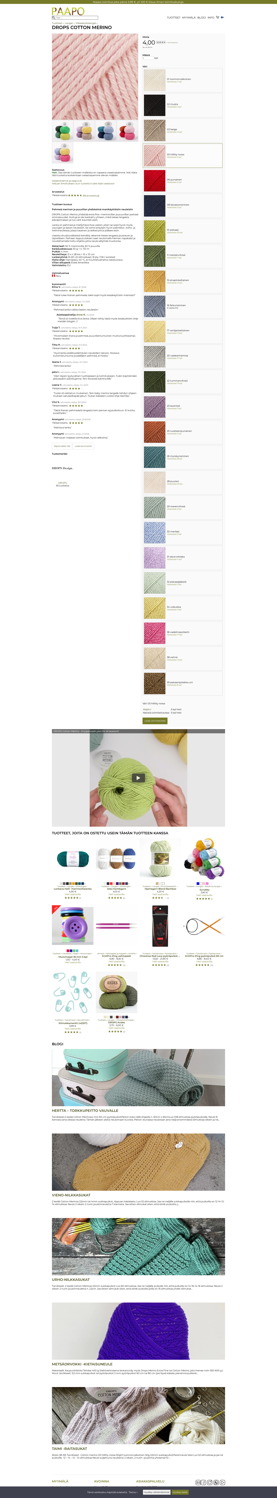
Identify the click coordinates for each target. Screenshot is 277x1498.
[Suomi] (223, 17)
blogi (201, 17)
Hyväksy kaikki (180, 1492)
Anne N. (81, 314)
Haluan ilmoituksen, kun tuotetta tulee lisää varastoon (83, 183)
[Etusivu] (68, 14)
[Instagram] (209, 1483)
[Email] (198, 1484)
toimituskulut (173, 42)
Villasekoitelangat (87, 23)
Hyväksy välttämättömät (156, 1492)
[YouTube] (222, 1483)
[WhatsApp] (216, 1483)
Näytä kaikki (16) (62, 446)
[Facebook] (203, 1483)
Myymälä (189, 17)
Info (211, 17)
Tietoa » (133, 1492)
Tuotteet (173, 17)
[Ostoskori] (217, 17)
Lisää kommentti (83, 446)
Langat (69, 23)
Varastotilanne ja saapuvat (67, 180)
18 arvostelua (91, 195)
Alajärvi (147, 709)
